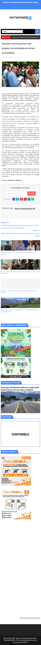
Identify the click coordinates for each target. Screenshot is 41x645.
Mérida (17, 57)
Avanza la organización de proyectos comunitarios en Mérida (19, 291)
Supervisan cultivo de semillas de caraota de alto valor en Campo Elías (19, 310)
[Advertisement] (20, 548)
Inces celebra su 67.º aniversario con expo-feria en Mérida (18, 253)
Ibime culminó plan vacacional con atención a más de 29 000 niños (20, 272)
